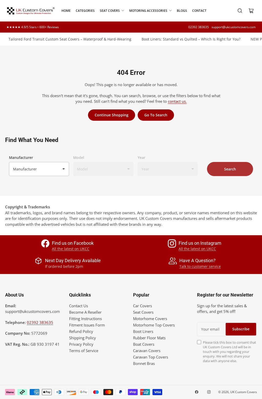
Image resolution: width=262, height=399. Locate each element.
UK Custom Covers (243, 392)
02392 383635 (198, 27)
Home (66, 10)
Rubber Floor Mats (149, 337)
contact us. (177, 101)
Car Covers (142, 305)
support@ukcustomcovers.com (234, 27)
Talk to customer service (200, 266)
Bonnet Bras (144, 363)
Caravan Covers (146, 350)
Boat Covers (143, 344)
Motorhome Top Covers (154, 325)
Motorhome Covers (150, 318)
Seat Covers (110, 10)
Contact (199, 10)
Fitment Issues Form (87, 325)
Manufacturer (21, 157)
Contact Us (78, 305)
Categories (85, 10)
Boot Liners (143, 331)
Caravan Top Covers (150, 357)
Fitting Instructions (85, 318)
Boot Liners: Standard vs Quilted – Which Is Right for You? (188, 39)
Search (230, 169)
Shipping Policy (82, 337)
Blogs (182, 10)
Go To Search (155, 114)
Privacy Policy (81, 344)
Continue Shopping (111, 114)
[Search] (240, 10)
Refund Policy (81, 331)
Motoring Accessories (148, 10)
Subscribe (240, 328)
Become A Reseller (85, 312)
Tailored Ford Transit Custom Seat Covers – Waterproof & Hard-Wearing (67, 39)
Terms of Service (83, 350)
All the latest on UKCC (70, 248)
